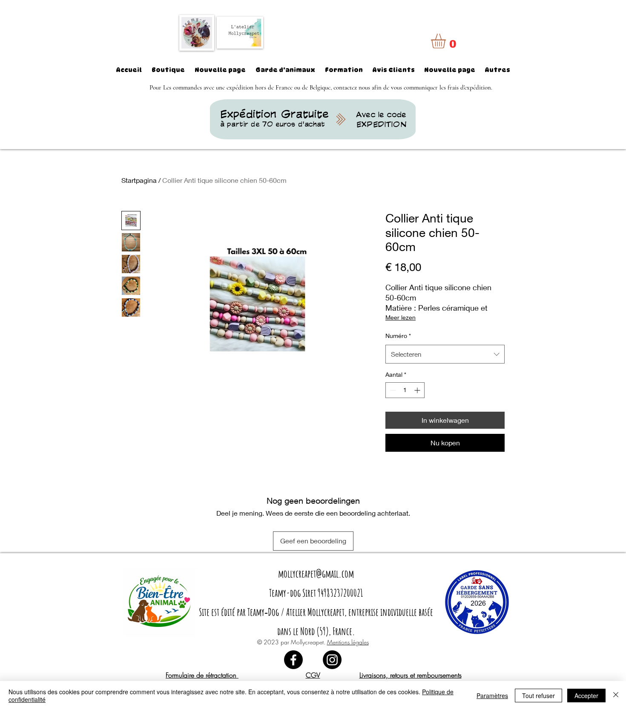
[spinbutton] (405, 390)
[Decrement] (392, 390)
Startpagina (139, 180)
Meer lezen (400, 317)
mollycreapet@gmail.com (316, 573)
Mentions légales (348, 642)
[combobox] (445, 354)
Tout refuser (538, 695)
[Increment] (418, 390)
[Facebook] (293, 659)
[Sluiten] (616, 695)
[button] (447, 41)
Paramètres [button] (492, 695)
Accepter (586, 695)
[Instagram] (332, 659)
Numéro (398, 335)
